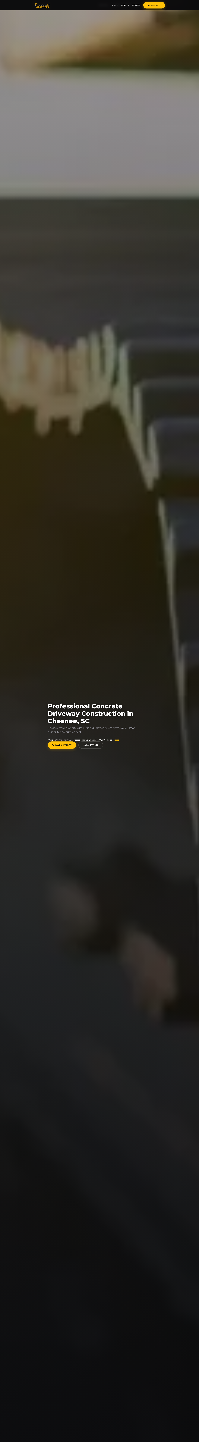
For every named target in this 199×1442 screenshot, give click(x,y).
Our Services (90, 745)
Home (115, 5)
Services (136, 5)
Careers (125, 5)
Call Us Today (63, 745)
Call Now (155, 5)
